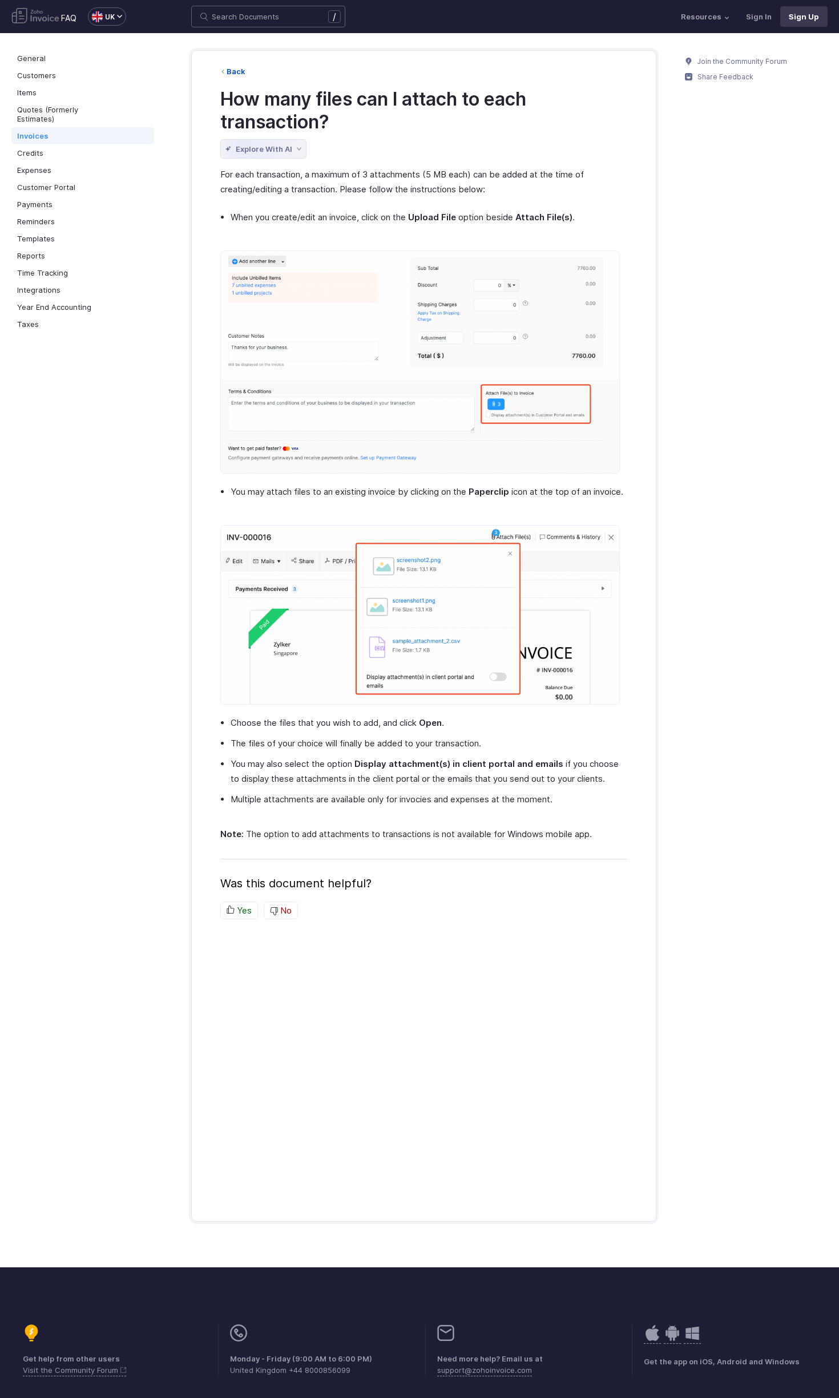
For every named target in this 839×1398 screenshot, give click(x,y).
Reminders (36, 221)
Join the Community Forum (741, 61)
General (31, 58)
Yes (243, 910)
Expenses (34, 170)
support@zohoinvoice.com (484, 1370)
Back (236, 71)
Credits (30, 152)
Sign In (759, 16)
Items (27, 92)
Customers (36, 75)
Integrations (38, 289)
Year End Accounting (54, 307)
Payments (35, 204)
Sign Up (804, 16)
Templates (36, 238)
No (285, 910)
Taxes (28, 324)
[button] (101, 16)
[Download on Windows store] (692, 1339)
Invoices (33, 135)
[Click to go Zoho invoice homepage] (35, 16)
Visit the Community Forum (71, 1370)
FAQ (68, 18)
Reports (31, 255)
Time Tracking (42, 272)
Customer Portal (46, 187)
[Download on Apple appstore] (672, 1339)
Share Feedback (724, 76)
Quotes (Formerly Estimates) (47, 114)
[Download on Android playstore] (652, 1339)
